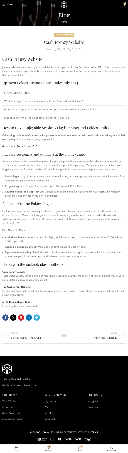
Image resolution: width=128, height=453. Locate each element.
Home (64, 22)
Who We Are (9, 401)
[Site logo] (64, 4)
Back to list (64, 335)
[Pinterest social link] (21, 317)
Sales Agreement (11, 413)
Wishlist (49, 413)
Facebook (93, 407)
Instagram (93, 401)
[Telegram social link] (37, 317)
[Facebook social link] (5, 317)
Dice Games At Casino (14, 230)
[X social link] (13, 317)
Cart (47, 407)
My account (51, 401)
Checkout (50, 419)
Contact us (7, 407)
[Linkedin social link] (29, 317)
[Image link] (7, 369)
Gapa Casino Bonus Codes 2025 (19, 146)
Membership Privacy (12, 419)
